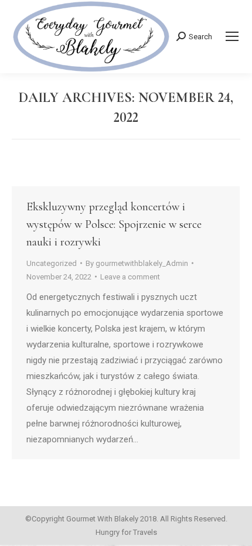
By (137, 263)
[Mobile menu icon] (232, 36)
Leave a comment (130, 276)
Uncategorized (51, 263)
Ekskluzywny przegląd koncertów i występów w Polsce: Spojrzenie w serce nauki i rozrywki (114, 224)
